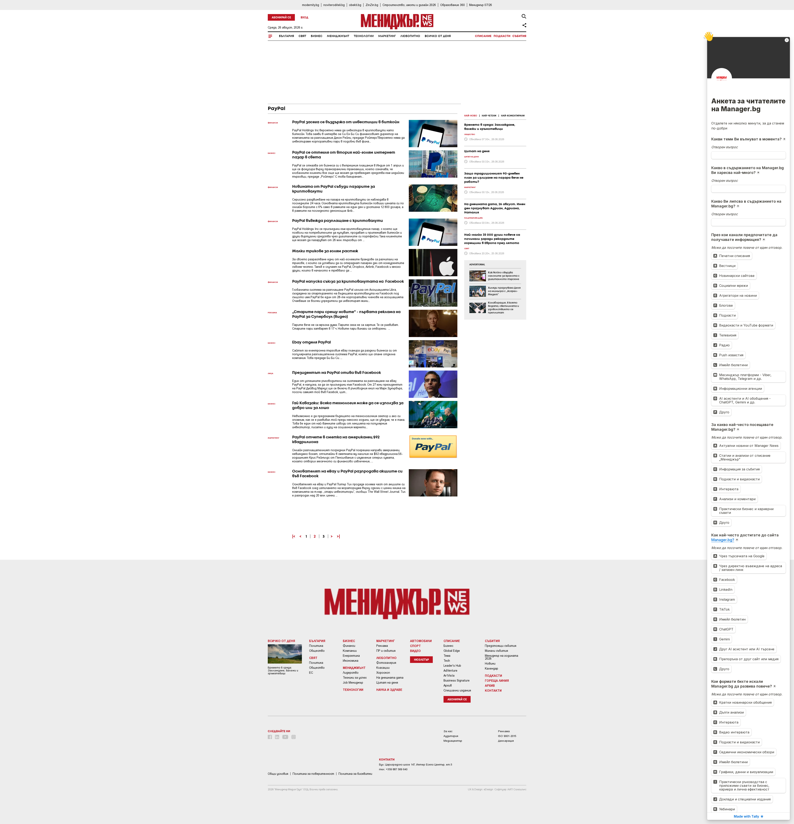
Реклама (382, 645)
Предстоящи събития (500, 645)
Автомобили (421, 640)
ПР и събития (386, 650)
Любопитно (410, 36)
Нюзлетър (421, 660)
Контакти (493, 690)
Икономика (350, 660)
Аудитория (451, 736)
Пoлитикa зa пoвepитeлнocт (313, 773)
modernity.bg (310, 5)
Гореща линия (497, 680)
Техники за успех (355, 677)
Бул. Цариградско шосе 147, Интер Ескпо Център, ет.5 (415, 764)
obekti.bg (355, 5)
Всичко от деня (438, 36)
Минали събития (496, 650)
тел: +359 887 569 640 (393, 769)
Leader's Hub (452, 665)
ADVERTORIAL (477, 265)
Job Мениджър (353, 682)
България (286, 36)
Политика (316, 645)
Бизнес (316, 36)
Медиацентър (453, 740)
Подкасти (502, 36)
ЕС (311, 672)
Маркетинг (387, 36)
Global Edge (452, 650)
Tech (447, 660)
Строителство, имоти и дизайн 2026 (409, 5)
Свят (302, 36)
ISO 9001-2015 (507, 736)
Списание (483, 36)
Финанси (349, 645)
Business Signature (457, 680)
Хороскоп (383, 672)
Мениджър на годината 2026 (501, 657)
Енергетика (351, 655)
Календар (491, 668)
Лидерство (351, 672)
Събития (519, 36)
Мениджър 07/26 (480, 5)
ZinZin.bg (372, 5)
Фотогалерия (386, 662)
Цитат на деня (387, 682)
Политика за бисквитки (355, 773)
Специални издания (457, 690)
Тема (447, 655)
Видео (415, 650)
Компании (350, 650)
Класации (383, 667)
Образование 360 (452, 5)
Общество (317, 650)
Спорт (415, 645)
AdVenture (450, 670)
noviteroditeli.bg (334, 5)
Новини (490, 663)
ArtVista (449, 675)
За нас (448, 731)
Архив (448, 685)
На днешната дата (389, 677)
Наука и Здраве (389, 689)
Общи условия (278, 773)
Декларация (506, 740)
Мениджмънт (338, 36)
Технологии (364, 36)
